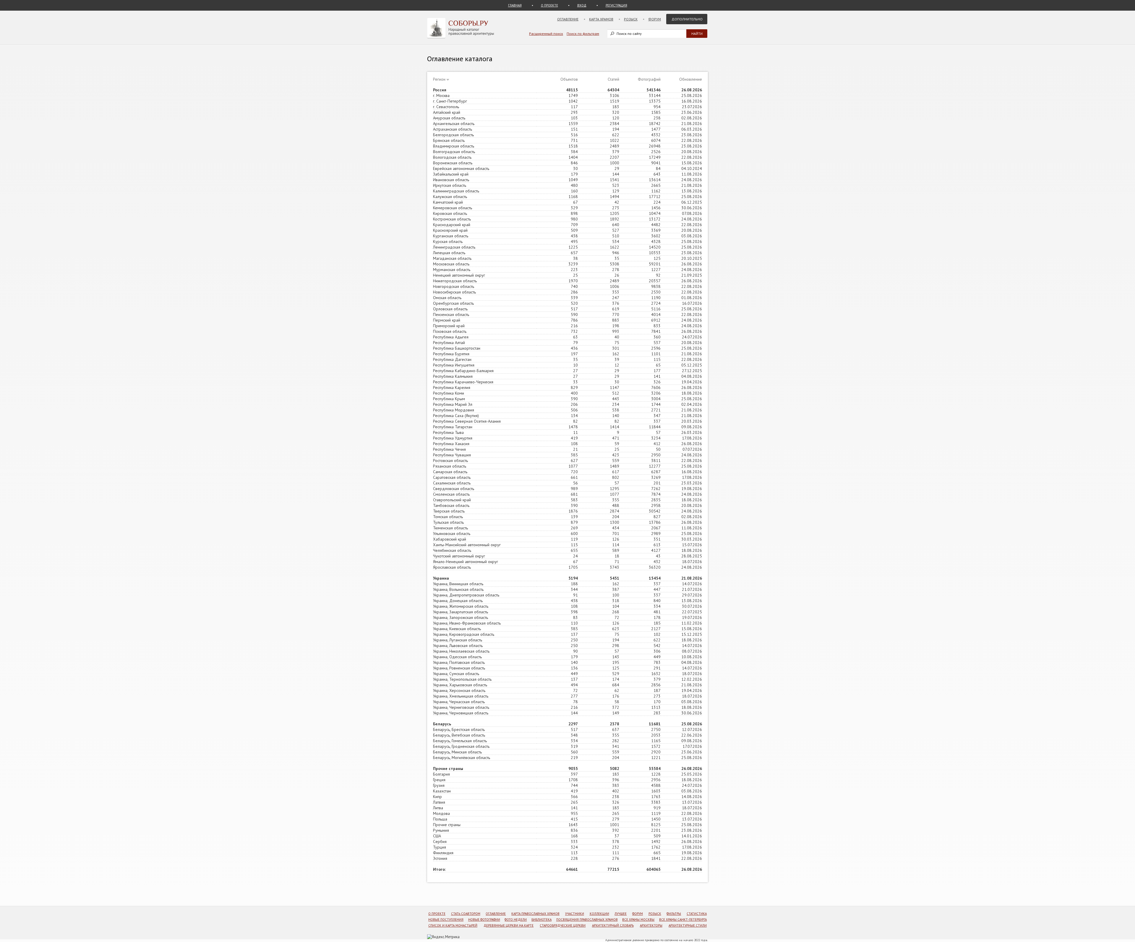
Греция (439, 779)
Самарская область (450, 471)
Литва (438, 807)
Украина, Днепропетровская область (466, 595)
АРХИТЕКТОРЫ (651, 925)
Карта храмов (601, 19)
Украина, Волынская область (458, 589)
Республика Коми (448, 393)
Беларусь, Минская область (457, 752)
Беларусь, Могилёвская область (461, 757)
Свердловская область (453, 488)
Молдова (441, 813)
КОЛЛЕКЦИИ (599, 914)
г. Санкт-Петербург (450, 101)
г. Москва (441, 95)
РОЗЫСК (654, 914)
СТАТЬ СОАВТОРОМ (465, 914)
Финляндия (443, 852)
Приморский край (449, 325)
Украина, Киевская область (457, 628)
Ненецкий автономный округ (459, 275)
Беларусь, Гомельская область (460, 740)
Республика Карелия (451, 387)
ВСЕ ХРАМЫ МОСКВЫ (638, 919)
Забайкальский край (450, 174)
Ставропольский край (452, 499)
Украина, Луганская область (457, 640)
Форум (654, 19)
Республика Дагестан (452, 359)
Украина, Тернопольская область (462, 679)
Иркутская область (449, 185)
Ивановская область (451, 179)
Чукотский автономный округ (459, 556)
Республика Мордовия (453, 410)
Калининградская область (456, 191)
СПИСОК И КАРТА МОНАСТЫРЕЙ (452, 925)
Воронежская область (452, 163)
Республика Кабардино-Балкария (463, 370)
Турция (439, 847)
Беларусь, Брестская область (459, 729)
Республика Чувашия (452, 455)
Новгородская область (453, 286)
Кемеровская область (452, 207)
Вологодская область (452, 157)
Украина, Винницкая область (458, 583)
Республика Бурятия (451, 353)
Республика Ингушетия (453, 365)
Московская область (451, 264)
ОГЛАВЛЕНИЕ (496, 914)
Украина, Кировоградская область (463, 634)
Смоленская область (451, 494)
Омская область (447, 297)
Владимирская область (453, 146)
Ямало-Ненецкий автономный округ (465, 561)
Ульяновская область (451, 533)
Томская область (448, 516)
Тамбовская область (451, 505)
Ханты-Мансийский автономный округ (467, 544)
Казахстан (442, 791)
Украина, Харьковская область (460, 685)
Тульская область (448, 522)
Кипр (437, 796)
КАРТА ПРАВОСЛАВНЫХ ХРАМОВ (535, 914)
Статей (613, 79)
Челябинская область (452, 550)
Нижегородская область (455, 280)
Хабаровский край (449, 539)
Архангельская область (453, 123)
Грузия (439, 785)
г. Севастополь (446, 106)
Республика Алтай (449, 342)
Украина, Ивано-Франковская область (467, 623)
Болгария (441, 774)
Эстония (440, 858)
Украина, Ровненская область (459, 668)
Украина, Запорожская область (460, 617)
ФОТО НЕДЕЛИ (516, 919)
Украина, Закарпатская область (460, 612)
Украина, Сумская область (456, 673)
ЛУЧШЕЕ (620, 914)
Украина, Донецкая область (458, 600)
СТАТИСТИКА (697, 914)
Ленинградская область (454, 247)
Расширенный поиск (546, 33)
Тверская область (449, 511)
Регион (439, 79)
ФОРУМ (637, 914)
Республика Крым (449, 398)
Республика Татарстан (452, 426)
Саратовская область (452, 477)
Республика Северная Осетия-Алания (467, 421)
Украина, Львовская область (458, 645)
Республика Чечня (449, 449)
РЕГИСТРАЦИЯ (616, 5)
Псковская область (449, 331)
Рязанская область (449, 466)
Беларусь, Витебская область (459, 735)
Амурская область (449, 118)
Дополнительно (687, 19)
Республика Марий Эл (452, 404)
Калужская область (450, 196)
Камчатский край (448, 202)
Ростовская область (450, 460)
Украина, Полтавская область (459, 662)
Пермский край (446, 320)
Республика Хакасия (451, 443)
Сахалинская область (452, 483)
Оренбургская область (453, 303)
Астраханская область (452, 129)
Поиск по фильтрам (583, 33)
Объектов (569, 79)
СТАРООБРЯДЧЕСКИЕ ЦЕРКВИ (563, 925)
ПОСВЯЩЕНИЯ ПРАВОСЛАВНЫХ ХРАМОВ (587, 919)
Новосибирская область (454, 292)
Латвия (439, 802)
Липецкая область (449, 252)
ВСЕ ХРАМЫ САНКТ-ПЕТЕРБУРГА (683, 919)
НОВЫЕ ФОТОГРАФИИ (484, 919)
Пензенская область (451, 314)
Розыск (631, 19)
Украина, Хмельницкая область (460, 696)
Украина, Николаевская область (461, 651)
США (437, 836)
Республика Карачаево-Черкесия (463, 382)
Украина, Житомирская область (460, 606)
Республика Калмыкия (453, 376)
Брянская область (449, 140)
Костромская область (452, 219)
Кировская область (450, 213)
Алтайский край (446, 112)
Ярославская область (452, 567)
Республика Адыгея (450, 337)
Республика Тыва (448, 432)
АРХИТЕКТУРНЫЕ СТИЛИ (688, 925)
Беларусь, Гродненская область (461, 746)
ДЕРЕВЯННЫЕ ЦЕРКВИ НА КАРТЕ (509, 925)
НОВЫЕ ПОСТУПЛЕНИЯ (445, 919)
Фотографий (649, 79)
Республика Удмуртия (452, 438)
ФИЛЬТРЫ (674, 914)
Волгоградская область (454, 151)
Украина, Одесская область (457, 656)
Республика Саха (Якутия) (456, 415)
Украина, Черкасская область (459, 701)
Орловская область (450, 309)
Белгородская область (453, 134)
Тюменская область (450, 528)
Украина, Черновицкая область (460, 713)
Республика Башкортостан (456, 348)
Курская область (448, 241)
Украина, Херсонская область (459, 690)
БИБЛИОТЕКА (541, 919)
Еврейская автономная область (461, 168)
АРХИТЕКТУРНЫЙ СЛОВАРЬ (613, 925)
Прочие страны (447, 824)
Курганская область (450, 236)
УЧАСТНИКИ (574, 914)
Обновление (690, 79)
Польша (440, 819)
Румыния (441, 830)
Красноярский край (450, 230)
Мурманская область (451, 269)
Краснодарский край (451, 224)
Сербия (440, 841)
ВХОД (581, 5)
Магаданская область (452, 258)
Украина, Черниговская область (461, 707)
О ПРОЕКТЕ (549, 5)
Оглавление (567, 19)
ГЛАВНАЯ (515, 5)
